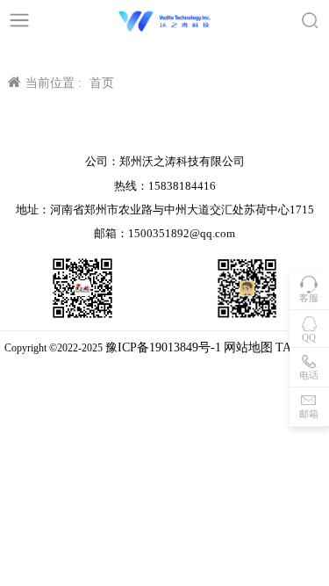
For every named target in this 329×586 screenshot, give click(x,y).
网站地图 (248, 347)
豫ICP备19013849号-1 (163, 347)
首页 (101, 83)
